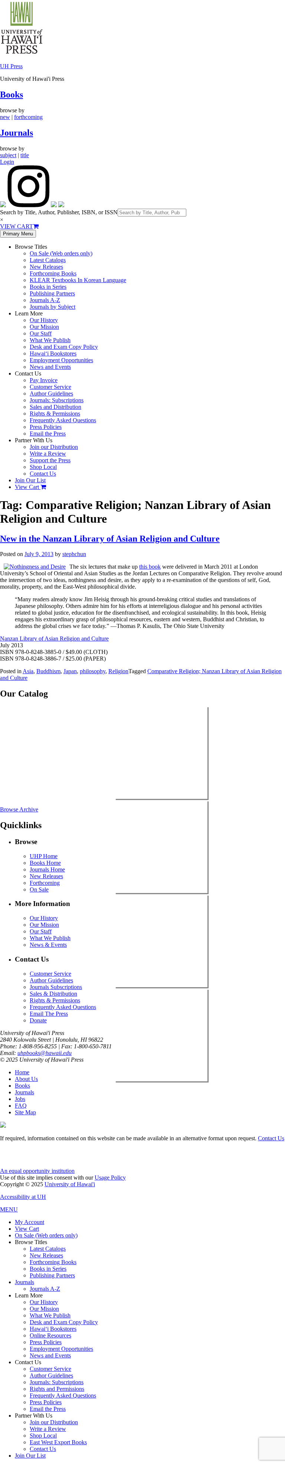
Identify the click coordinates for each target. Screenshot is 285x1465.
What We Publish (50, 340)
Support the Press (50, 460)
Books (11, 94)
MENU (9, 1209)
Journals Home (47, 869)
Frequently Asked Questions (63, 420)
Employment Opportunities (61, 360)
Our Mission (44, 327)
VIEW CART (16, 226)
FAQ (21, 1105)
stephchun (74, 554)
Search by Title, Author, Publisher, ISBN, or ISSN (59, 212)
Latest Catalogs (48, 260)
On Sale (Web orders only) (61, 253)
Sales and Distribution (55, 407)
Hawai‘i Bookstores (53, 353)
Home (22, 1072)
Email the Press (48, 433)
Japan (70, 671)
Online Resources (50, 1335)
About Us (26, 1079)
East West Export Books (58, 1442)
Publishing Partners (52, 293)
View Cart (27, 487)
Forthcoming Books (53, 273)
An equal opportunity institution (37, 1171)
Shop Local (43, 467)
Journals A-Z (45, 300)
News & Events (48, 945)
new (5, 117)
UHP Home (44, 856)
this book (150, 566)
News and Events (50, 367)
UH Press (11, 66)
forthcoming (28, 117)
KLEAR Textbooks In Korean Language (78, 280)
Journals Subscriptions (56, 987)
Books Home (45, 863)
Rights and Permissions (57, 1389)
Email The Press (49, 1014)
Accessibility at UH (23, 1197)
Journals (16, 133)
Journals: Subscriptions (56, 400)
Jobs (20, 1099)
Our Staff (41, 333)
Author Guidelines (51, 393)
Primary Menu (18, 234)
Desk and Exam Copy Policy (64, 347)
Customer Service (50, 387)
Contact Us (43, 473)
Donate (38, 1020)
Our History (44, 320)
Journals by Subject (52, 307)
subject (8, 155)
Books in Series (48, 287)
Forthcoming (45, 883)
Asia (28, 671)
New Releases (46, 267)
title (24, 155)
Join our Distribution (54, 447)
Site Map (25, 1112)
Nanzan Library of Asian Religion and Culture (54, 638)
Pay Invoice (44, 380)
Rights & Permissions (55, 413)
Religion (118, 671)
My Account (29, 1222)
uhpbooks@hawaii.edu (44, 1053)
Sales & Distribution (53, 994)
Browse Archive (19, 809)
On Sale (39, 889)
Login (7, 162)
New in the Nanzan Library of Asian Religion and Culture (110, 538)
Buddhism (48, 671)
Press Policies (46, 427)
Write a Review (48, 453)
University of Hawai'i (70, 1184)
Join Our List (30, 480)
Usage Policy (110, 1177)
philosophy (92, 671)
